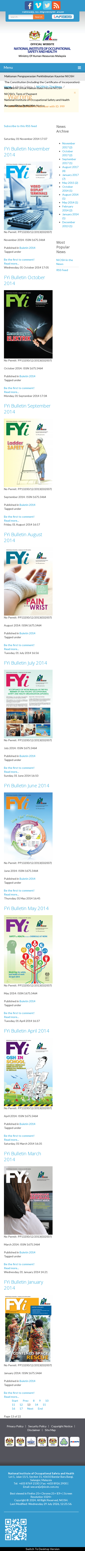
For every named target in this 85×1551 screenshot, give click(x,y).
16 (13, 1408)
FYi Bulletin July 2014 (25, 662)
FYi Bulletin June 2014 (26, 785)
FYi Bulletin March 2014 (22, 1156)
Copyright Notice (62, 1426)
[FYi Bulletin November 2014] (28, 195)
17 (21, 1408)
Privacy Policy (15, 1426)
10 (46, 1400)
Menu (8, 67)
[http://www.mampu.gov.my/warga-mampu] (74, 1441)
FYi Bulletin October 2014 (24, 280)
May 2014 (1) (70, 202)
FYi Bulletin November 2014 (27, 151)
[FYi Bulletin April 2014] (28, 1071)
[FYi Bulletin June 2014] (28, 826)
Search (38, 16)
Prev (25, 1400)
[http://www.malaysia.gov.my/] (9, 1441)
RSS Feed (62, 270)
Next (30, 1408)
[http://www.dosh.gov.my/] (53, 1441)
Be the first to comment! (19, 259)
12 (21, 1404)
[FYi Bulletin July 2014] (28, 703)
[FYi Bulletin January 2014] (28, 1328)
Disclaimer (33, 1430)
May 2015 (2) (70, 182)
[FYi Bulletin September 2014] (28, 452)
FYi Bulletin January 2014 (23, 1285)
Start (15, 1400)
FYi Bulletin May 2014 (26, 908)
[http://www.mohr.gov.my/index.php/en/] (42, 1441)
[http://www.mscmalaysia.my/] (31, 1441)
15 (44, 1404)
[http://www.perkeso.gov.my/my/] (64, 1441)
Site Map (50, 1430)
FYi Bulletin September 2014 (27, 408)
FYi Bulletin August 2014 (23, 537)
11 (13, 1404)
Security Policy (37, 1426)
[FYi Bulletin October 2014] (28, 324)
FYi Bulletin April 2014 (26, 1030)
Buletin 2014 (27, 247)
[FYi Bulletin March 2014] (28, 1200)
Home (7, 86)
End (40, 1408)
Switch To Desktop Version (43, 1549)
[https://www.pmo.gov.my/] (20, 1441)
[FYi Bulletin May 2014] (28, 949)
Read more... (11, 263)
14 (36, 1404)
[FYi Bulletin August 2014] (28, 581)
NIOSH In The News (49, 86)
